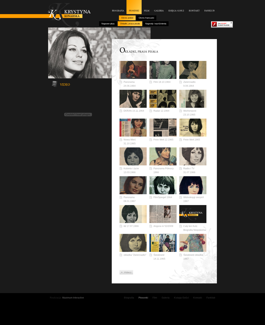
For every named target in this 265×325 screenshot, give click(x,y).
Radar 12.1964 (161, 110)
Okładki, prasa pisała (130, 23)
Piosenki (143, 297)
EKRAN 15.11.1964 (134, 110)
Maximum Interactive (73, 297)
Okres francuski (146, 18)
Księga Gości (181, 297)
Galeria (166, 297)
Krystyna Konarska (69, 15)
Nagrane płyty (108, 23)
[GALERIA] (159, 7)
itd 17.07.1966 (131, 226)
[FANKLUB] (209, 7)
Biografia (129, 297)
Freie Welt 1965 (191, 139)
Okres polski (127, 18)
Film (154, 297)
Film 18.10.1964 (162, 82)
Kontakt (197, 297)
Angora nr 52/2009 (163, 226)
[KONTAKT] (194, 7)
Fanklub (210, 297)
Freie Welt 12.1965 (163, 139)
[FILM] (147, 7)
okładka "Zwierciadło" (135, 255)
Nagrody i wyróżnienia (155, 23)
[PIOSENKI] (134, 7)
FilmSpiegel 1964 (162, 197)
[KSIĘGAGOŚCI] (176, 7)
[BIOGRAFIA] (118, 7)
